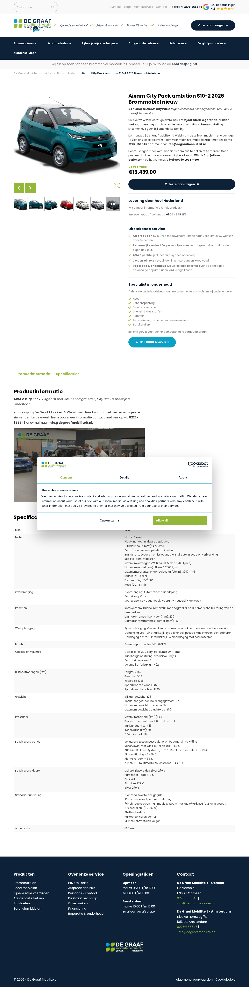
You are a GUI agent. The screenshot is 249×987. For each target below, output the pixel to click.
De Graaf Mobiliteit (26, 73)
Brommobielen (24, 43)
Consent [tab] (66, 477)
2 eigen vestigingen (168, 25)
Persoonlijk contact (137, 25)
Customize (107, 520)
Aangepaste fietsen (142, 43)
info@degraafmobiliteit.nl (196, 903)
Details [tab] (124, 477)
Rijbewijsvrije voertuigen (98, 43)
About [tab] (183, 477)
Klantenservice (24, 53)
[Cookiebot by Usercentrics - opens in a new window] (191, 464)
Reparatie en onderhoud (73, 25)
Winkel (48, 73)
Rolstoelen (176, 43)
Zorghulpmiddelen (210, 43)
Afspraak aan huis (106, 25)
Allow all (162, 520)
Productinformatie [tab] (33, 373)
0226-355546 (187, 898)
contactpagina (184, 64)
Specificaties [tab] (67, 373)
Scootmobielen (57, 43)
